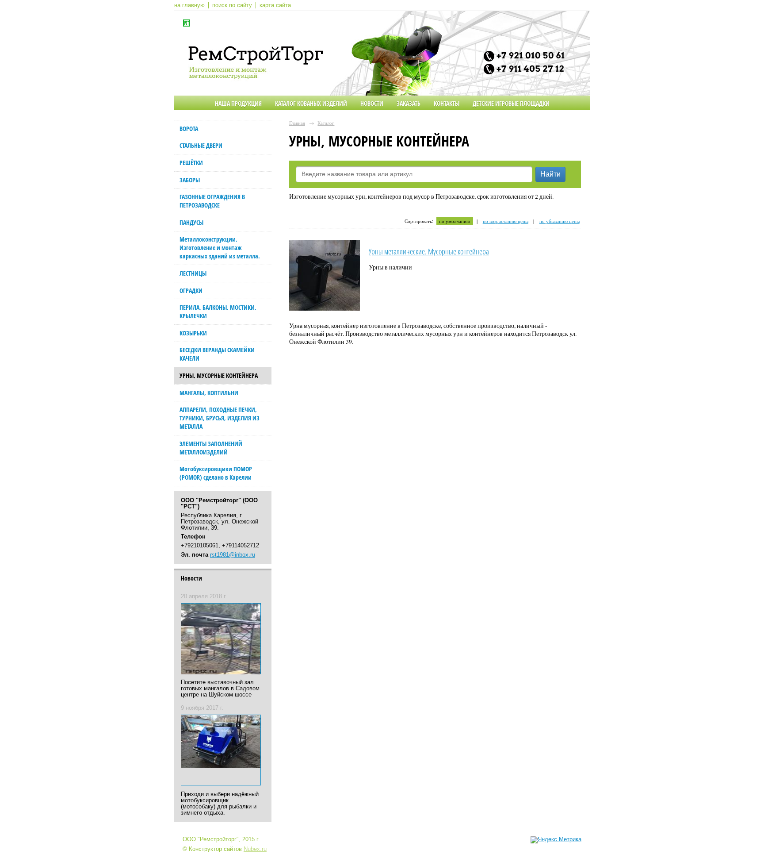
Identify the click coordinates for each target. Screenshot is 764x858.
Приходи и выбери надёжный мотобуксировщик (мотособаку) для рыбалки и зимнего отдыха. (220, 803)
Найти (550, 174)
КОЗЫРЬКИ (193, 333)
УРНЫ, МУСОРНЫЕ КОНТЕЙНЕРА (219, 375)
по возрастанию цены (505, 221)
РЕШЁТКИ (191, 162)
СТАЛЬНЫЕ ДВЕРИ (201, 145)
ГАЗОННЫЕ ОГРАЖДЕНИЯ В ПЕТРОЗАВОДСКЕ (212, 200)
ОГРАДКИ (191, 290)
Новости (371, 103)
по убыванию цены (559, 221)
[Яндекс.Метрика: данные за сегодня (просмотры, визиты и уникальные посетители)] (556, 839)
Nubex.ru (255, 849)
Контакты (446, 103)
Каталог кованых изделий (311, 103)
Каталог (325, 122)
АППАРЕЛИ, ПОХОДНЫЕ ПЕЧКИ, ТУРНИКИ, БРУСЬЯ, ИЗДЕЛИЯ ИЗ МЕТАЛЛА (220, 418)
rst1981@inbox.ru (232, 555)
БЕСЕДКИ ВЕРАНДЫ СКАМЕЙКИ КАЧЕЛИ (217, 354)
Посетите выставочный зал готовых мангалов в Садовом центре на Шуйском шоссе (220, 688)
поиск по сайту (232, 5)
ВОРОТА (189, 128)
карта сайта (275, 5)
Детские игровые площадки (511, 103)
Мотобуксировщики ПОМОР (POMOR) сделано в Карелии (216, 473)
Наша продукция (238, 103)
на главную (189, 5)
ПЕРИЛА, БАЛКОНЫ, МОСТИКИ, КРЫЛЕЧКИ (218, 311)
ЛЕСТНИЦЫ (193, 273)
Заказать (408, 103)
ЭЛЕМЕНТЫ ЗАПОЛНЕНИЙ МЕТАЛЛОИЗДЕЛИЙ (211, 447)
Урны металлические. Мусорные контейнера (429, 251)
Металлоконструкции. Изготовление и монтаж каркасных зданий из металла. (220, 247)
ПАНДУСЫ (191, 222)
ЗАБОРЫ (190, 180)
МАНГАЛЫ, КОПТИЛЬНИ (209, 393)
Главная (297, 122)
